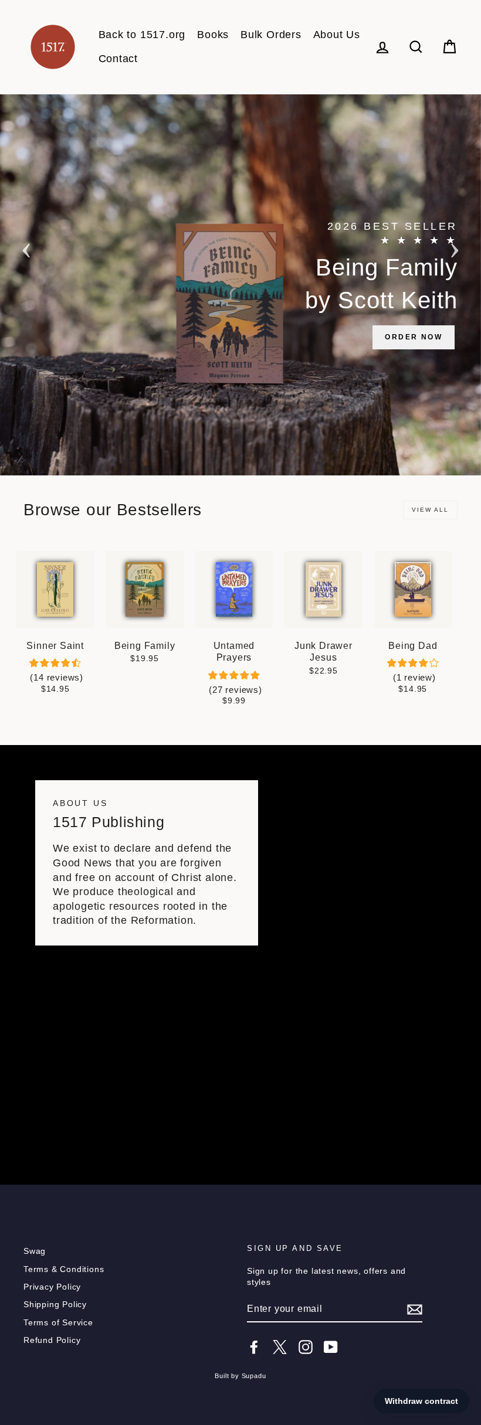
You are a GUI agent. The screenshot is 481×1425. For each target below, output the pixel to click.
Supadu (254, 1375)
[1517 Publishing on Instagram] (306, 1347)
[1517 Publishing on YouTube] (331, 1347)
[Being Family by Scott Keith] (240, 284)
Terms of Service (58, 1322)
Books (213, 34)
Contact (118, 58)
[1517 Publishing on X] (280, 1347)
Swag (34, 1251)
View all (430, 509)
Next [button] (454, 247)
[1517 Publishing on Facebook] (254, 1347)
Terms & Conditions (63, 1269)
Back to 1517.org (142, 34)
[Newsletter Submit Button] (414, 1309)
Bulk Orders (271, 34)
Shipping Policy (55, 1304)
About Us (336, 34)
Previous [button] (26, 247)
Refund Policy (51, 1340)
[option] (240, 284)
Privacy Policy (52, 1287)
